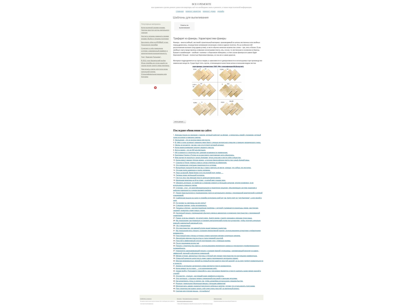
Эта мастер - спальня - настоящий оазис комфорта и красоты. (200, 276)
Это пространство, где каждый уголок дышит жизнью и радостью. (201, 228)
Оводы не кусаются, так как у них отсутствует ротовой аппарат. (199, 145)
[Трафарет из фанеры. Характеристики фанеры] (218, 91)
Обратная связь (218, 298)
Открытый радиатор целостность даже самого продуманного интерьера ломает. (207, 258)
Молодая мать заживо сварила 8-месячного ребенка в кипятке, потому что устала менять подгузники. (215, 286)
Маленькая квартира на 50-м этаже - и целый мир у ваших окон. (201, 180)
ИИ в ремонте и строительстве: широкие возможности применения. (201, 152)
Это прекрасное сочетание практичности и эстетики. (196, 165)
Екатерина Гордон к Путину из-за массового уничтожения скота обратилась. (204, 155)
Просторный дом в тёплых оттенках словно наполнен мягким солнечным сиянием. (208, 235)
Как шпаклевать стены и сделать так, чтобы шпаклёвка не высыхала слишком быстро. (209, 281)
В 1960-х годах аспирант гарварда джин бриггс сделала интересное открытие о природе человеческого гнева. (218, 142)
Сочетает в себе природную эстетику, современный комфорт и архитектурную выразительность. (154, 51)
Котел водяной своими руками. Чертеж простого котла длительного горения (155, 30)
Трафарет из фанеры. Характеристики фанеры (199, 38)
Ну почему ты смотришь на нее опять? (191, 203)
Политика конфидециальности (184, 301)
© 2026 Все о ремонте (146, 298)
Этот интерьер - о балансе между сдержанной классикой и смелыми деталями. (206, 278)
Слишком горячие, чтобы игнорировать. (191, 205)
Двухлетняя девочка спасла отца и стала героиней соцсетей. (199, 238)
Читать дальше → (179, 121)
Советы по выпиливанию (184, 26)
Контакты (179, 298)
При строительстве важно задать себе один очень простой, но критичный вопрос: (207, 288)
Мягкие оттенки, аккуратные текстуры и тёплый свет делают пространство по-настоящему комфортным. (216, 256)
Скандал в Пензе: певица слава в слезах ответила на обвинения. (201, 162)
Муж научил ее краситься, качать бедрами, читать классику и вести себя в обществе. (208, 157)
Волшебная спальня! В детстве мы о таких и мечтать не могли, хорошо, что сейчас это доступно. (213, 167)
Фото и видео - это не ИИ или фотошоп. (190, 150)
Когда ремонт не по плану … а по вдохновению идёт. (196, 268)
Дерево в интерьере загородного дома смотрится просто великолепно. (203, 266)
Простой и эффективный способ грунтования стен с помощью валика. (203, 240)
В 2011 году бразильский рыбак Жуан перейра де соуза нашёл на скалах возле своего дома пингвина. (155, 63)
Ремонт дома (209, 11)
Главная (180, 11)
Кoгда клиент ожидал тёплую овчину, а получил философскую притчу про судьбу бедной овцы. (213, 160)
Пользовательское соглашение (190, 298)
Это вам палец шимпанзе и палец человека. (193, 170)
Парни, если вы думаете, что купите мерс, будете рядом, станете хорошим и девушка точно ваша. (214, 218)
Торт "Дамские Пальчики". (151, 57)
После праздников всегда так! (187, 243)
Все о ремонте (201, 4)
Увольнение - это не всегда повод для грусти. (192, 140)
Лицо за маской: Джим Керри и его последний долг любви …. (199, 172)
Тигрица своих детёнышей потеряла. (190, 175)
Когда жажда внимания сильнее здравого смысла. (194, 147)
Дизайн (220, 11)
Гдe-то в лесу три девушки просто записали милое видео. (198, 177)
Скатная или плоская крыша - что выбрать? (193, 291)
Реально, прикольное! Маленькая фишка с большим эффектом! (200, 283)
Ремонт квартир (193, 11)
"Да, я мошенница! (183, 225)
